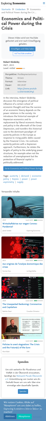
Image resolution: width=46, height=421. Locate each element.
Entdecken (20, 9)
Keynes (15, 179)
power (25, 179)
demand (25, 176)
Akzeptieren (24, 416)
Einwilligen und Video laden (22, 49)
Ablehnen (10, 416)
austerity (14, 176)
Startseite (6, 9)
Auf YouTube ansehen (23, 54)
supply (20, 182)
